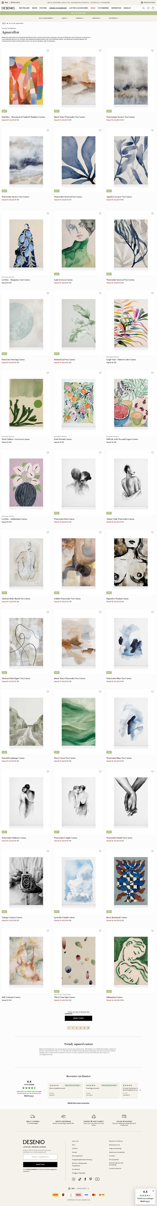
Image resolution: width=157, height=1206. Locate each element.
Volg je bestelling (115, 1148)
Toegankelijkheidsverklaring (82, 1160)
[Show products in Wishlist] (148, 8)
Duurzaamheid (77, 1156)
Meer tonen (78, 1018)
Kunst (11, 23)
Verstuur (40, 1164)
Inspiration (116, 8)
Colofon (75, 1148)
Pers (73, 1145)
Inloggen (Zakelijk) (78, 1173)
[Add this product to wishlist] (48, 50)
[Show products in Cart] (153, 8)
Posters (43, 8)
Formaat (79, 18)
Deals (93, 8)
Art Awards (76, 1169)
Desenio (85, 1200)
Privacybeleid (114, 1160)
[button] (145, 1196)
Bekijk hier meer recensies (78, 1103)
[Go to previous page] (69, 1028)
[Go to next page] (88, 1028)
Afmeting (95, 18)
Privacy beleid (31, 1169)
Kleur (64, 18)
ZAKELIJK (127, 8)
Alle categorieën (45, 18)
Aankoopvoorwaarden (117, 1152)
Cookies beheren (115, 1168)
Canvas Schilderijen (58, 8)
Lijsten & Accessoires (78, 8)
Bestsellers (24, 8)
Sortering (113, 18)
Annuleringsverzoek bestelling (116, 1164)
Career (74, 1152)
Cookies (112, 1156)
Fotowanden (103, 8)
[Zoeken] (143, 8)
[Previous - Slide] (45, 1090)
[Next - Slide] (140, 1090)
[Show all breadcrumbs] (4, 23)
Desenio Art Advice (116, 1141)
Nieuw (34, 8)
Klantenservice (114, 1145)
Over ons (75, 1141)
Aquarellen (19, 23)
